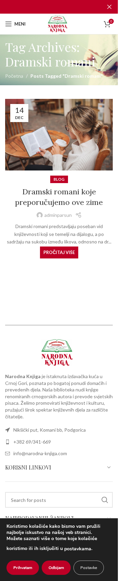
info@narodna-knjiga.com (40, 453)
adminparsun (58, 215)
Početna (14, 76)
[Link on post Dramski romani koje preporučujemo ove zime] (59, 134)
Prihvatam (22, 567)
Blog (59, 179)
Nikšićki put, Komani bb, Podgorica (49, 430)
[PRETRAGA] (105, 500)
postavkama (77, 549)
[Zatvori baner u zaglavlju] (109, 7)
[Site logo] (59, 23)
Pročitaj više (59, 252)
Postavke (88, 567)
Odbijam (56, 567)
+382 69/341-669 (32, 442)
